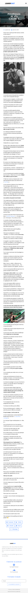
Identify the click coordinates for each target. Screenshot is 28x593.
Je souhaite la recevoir (14, 584)
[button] (26, 3)
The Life (6, 182)
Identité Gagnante (11, 216)
